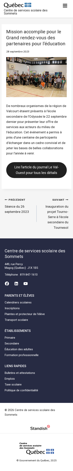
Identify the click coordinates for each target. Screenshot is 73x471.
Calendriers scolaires (18, 302)
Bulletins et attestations (20, 373)
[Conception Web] (40, 428)
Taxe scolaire (13, 384)
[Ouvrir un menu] (65, 5)
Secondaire (12, 343)
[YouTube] (26, 283)
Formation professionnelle (22, 355)
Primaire (10, 337)
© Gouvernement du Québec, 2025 (37, 460)
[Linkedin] (16, 283)
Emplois (10, 378)
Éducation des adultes (19, 349)
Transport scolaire (16, 320)
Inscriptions (12, 308)
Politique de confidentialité (21, 390)
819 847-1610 (29, 274)
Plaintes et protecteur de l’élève (25, 314)
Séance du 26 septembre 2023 (17, 206)
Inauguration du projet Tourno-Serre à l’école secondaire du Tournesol (56, 213)
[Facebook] (7, 283)
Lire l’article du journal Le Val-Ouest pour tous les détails (36, 170)
